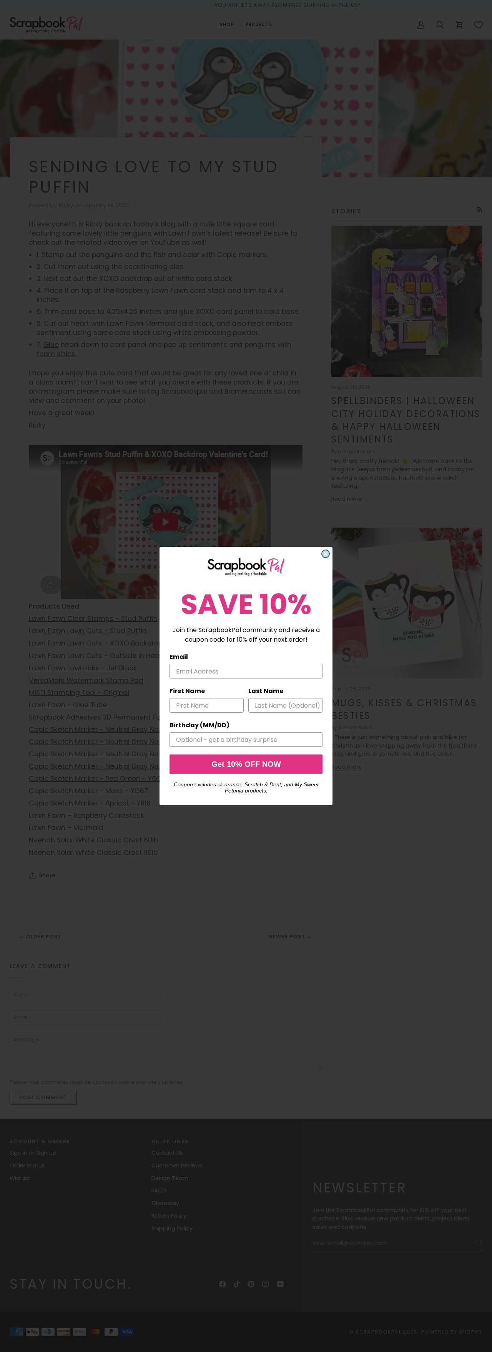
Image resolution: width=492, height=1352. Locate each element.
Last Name (265, 691)
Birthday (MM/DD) (199, 725)
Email (179, 656)
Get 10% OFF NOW (246, 764)
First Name (187, 691)
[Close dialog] (325, 554)
